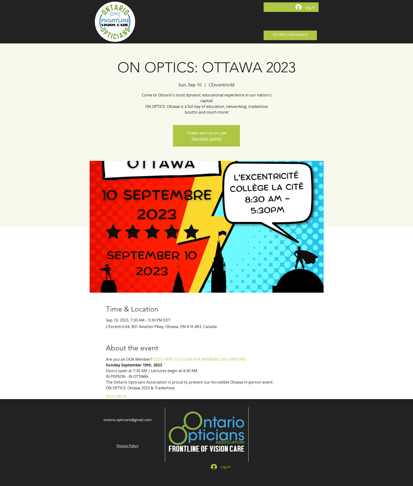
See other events (206, 138)
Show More (116, 396)
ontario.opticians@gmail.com (127, 419)
